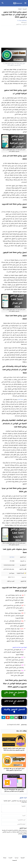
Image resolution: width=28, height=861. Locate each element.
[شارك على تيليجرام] (3, 717)
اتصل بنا (10, 858)
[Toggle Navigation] (25, 3)
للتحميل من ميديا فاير (14, 701)
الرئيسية (22, 858)
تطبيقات (20, 9)
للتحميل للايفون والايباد (14, 709)
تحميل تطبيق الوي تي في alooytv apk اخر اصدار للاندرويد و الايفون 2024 (14, 769)
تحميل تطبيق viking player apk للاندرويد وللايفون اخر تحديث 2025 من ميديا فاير (14, 790)
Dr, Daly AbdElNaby (22, 20)
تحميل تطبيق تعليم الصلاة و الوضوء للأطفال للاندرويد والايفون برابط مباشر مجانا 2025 (14, 749)
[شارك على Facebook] (24, 717)
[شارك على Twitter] (20, 717)
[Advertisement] (14, 37)
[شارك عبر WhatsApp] (11, 717)
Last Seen (20, 399)
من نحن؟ (16, 858)
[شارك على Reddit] (7, 717)
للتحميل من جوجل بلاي (14, 692)
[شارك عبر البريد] (16, 717)
